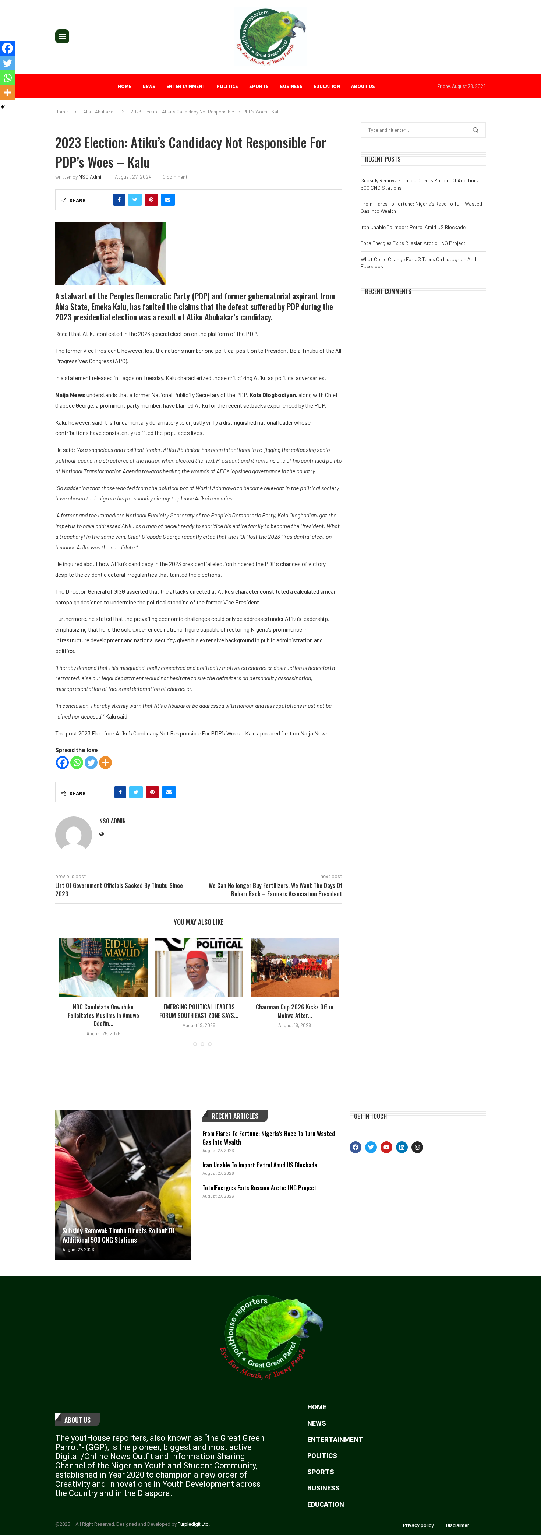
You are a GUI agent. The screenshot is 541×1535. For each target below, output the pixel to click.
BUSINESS (291, 86)
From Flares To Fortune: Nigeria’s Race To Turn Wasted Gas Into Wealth (268, 1137)
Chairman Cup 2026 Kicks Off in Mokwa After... (294, 1010)
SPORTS (259, 86)
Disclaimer (457, 1525)
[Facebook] (62, 762)
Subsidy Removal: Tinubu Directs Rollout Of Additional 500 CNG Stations (119, 1235)
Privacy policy (418, 1525)
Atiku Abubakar (99, 112)
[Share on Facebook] (119, 200)
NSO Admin (91, 176)
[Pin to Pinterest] (151, 200)
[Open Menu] (62, 36)
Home (124, 86)
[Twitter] (91, 762)
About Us (77, 1420)
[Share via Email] (168, 200)
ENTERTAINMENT (185, 86)
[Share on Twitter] (135, 200)
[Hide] (3, 107)
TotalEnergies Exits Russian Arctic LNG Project (413, 243)
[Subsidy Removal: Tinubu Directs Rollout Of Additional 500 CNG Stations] (123, 1185)
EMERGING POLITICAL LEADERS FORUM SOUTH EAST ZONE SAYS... (198, 1010)
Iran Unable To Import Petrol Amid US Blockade (413, 227)
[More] (105, 762)
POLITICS (227, 86)
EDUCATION (327, 86)
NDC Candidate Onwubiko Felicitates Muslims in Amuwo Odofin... (103, 1015)
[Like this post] (103, 200)
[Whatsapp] (76, 762)
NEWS (148, 86)
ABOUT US (363, 86)
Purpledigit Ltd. (194, 1524)
